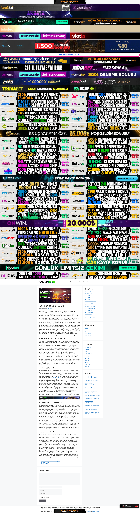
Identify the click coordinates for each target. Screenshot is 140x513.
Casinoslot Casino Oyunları (55, 461)
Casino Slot (95, 377)
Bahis (86, 328)
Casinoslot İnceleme (73, 281)
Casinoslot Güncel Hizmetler (89, 392)
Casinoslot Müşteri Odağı (88, 399)
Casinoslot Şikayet (91, 281)
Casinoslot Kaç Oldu (89, 316)
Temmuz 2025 (88, 353)
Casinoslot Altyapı (89, 303)
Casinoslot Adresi (89, 291)
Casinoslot (65, 281)
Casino (86, 330)
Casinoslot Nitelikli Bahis (96, 399)
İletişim (98, 281)
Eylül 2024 (87, 366)
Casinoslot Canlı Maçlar (88, 383)
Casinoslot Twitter (87, 409)
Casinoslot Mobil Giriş (45, 462)
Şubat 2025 (87, 356)
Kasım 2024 (88, 362)
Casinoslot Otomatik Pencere (89, 401)
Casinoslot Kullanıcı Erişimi (89, 398)
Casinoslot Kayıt (88, 314)
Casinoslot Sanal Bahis (88, 406)
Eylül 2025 (87, 351)
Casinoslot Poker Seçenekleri (89, 402)
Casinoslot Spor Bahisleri (88, 408)
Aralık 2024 (87, 360)
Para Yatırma (88, 335)
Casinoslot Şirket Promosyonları (95, 415)
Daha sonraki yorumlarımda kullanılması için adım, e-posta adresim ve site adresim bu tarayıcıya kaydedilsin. (59, 496)
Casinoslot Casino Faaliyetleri (89, 384)
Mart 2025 (87, 355)
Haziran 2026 (88, 347)
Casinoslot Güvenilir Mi (90, 317)
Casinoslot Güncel (87, 391)
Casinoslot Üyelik (89, 312)
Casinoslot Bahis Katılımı (88, 380)
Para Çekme (88, 333)
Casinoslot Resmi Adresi (88, 405)
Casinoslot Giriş (82, 281)
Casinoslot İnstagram (45, 463)
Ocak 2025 (87, 358)
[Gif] (70, 133)
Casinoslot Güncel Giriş (94, 391)
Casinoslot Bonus (89, 310)
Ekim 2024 (87, 364)
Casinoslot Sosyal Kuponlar (96, 406)
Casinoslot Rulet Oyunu (96, 405)
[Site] (35, 96)
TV (86, 337)
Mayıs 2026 (87, 349)
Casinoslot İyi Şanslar (95, 413)
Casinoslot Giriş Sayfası (90, 301)
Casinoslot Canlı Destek (45, 461)
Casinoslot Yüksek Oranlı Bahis (89, 412)
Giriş (41, 459)
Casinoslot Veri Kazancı (94, 409)
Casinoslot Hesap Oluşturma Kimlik (90, 395)
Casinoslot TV (95, 408)
